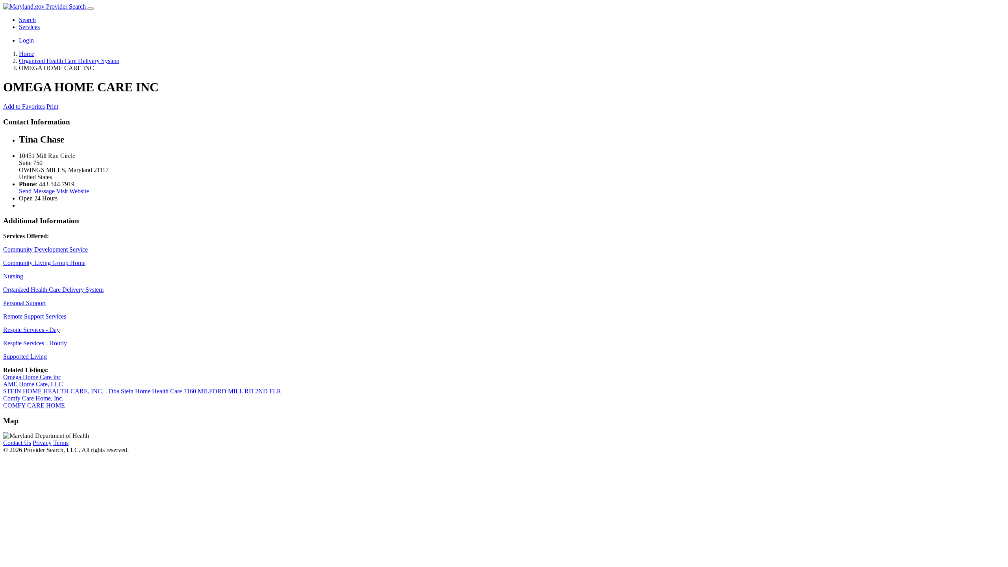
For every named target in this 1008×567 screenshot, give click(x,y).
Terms (61, 442)
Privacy (42, 442)
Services (29, 27)
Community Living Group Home (44, 262)
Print (52, 106)
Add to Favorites (24, 106)
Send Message (37, 191)
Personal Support (24, 303)
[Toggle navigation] (90, 8)
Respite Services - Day (31, 329)
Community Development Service (45, 249)
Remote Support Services (34, 316)
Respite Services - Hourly (35, 343)
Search (27, 20)
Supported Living (25, 356)
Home (26, 53)
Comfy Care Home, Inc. (33, 398)
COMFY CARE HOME (34, 405)
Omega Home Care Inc (32, 377)
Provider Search (65, 6)
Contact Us (17, 442)
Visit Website (72, 191)
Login (26, 40)
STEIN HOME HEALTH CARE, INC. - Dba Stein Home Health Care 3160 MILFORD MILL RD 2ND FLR (142, 391)
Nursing (13, 276)
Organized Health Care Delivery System (53, 289)
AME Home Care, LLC (33, 384)
